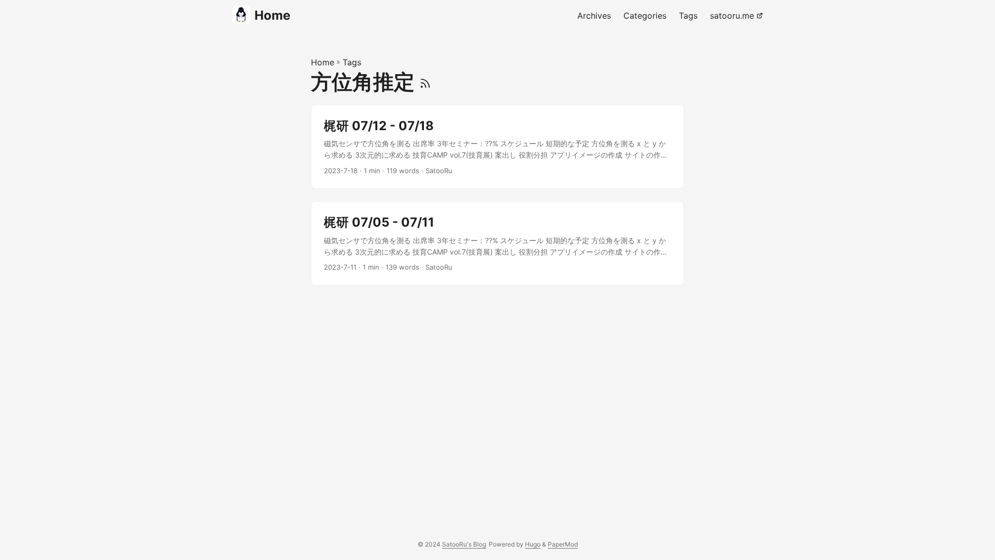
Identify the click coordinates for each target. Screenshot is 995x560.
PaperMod (563, 544)
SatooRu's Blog (464, 544)
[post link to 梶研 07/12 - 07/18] (497, 147)
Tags (352, 62)
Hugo (533, 544)
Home (272, 15)
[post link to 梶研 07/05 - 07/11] (497, 243)
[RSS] (425, 81)
